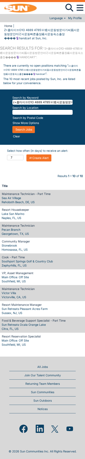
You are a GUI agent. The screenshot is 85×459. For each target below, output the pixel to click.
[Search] (69, 7)
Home (8, 26)
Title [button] (5, 186)
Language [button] (57, 18)
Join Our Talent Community (42, 375)
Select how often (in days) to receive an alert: (37, 150)
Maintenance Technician (18, 225)
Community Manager (16, 241)
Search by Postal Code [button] (28, 117)
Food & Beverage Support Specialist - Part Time (34, 320)
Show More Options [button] (26, 123)
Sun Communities (42, 392)
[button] (80, 8)
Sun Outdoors (42, 400)
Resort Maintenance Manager (22, 304)
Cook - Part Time (13, 257)
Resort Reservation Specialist (21, 336)
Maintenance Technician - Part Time (26, 194)
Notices (43, 409)
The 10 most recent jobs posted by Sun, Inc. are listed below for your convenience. (39, 81)
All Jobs (42, 367)
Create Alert (40, 158)
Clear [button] (16, 136)
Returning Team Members (42, 383)
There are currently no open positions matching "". (42, 69)
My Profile (75, 18)
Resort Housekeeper (15, 209)
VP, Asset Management (17, 273)
